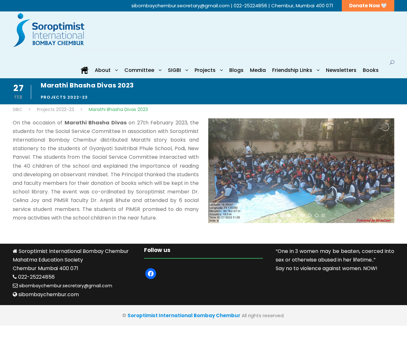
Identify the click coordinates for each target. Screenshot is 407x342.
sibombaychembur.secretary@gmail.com (181, 5)
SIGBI (174, 70)
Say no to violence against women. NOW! (326, 268)
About (103, 70)
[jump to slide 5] (310, 215)
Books (371, 70)
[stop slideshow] (323, 215)
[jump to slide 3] (296, 215)
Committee (139, 70)
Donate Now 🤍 (368, 5)
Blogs (236, 70)
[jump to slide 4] (303, 215)
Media (258, 70)
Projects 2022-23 (64, 97)
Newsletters (341, 70)
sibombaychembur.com (48, 294)
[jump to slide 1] (282, 215)
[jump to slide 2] (289, 215)
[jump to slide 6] (317, 215)
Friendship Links (292, 70)
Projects (205, 70)
